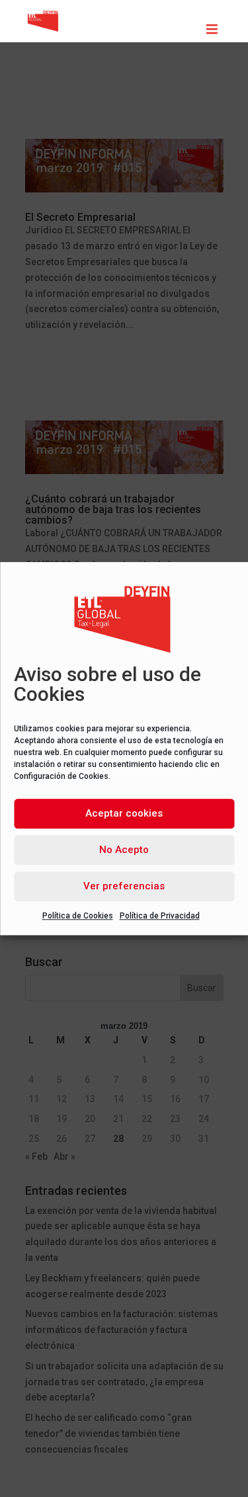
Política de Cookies (77, 915)
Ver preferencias (124, 886)
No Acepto (124, 850)
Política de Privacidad (160, 915)
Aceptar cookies (124, 813)
